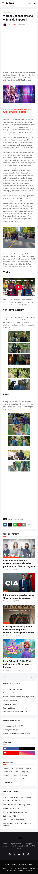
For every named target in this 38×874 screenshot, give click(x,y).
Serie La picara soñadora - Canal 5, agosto (17, 797)
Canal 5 (28, 768)
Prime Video (24, 775)
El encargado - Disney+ (10, 730)
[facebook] (11, 748)
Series (10, 12)
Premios (14, 775)
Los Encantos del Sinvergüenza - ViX (15, 712)
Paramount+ (29, 870)
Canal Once (8, 772)
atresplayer (8, 782)
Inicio (5, 12)
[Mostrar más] (29, 524)
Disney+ (32, 868)
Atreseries (19, 768)
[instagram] (27, 753)
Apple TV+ (25, 868)
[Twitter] (10, 524)
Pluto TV (21, 870)
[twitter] (27, 748)
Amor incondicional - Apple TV (13, 726)
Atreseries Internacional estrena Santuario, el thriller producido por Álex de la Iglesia (19, 563)
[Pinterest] (19, 524)
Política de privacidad (26, 864)
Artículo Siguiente (30, 677)
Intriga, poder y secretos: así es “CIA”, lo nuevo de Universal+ (18, 596)
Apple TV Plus (8, 768)
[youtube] (11, 753)
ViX (23, 779)
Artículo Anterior (7, 677)
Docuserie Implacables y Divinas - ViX (15, 812)
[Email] (24, 524)
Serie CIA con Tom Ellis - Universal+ (14, 801)
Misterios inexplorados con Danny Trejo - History (19, 697)
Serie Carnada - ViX (9, 816)
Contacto (14, 864)
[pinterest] (28, 854)
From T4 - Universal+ (10, 704)
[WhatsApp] (15, 524)
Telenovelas (15, 779)
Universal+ (13, 870)
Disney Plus (24, 772)
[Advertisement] (19, 49)
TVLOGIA (10, 868)
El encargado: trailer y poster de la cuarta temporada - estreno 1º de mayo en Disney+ (18, 629)
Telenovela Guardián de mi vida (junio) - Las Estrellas (17, 825)
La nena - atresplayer (10, 700)
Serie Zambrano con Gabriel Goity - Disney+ (17, 805)
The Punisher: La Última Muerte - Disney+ (16, 733)
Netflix (6, 775)
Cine (16, 772)
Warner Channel (18, 519)
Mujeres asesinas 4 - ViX (11, 808)
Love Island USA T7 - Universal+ (13, 689)
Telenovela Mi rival (9, 708)
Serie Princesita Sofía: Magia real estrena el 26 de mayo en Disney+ (17, 664)
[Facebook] (5, 524)
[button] (3, 3)
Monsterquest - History (10, 693)
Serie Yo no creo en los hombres (13, 820)
